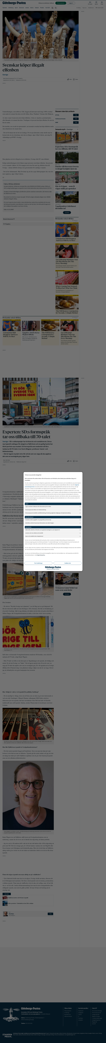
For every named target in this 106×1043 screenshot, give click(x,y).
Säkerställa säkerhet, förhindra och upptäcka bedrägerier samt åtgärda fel (42, 529)
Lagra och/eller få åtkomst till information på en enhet (38, 506)
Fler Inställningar (38, 563)
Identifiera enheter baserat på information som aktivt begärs (39, 523)
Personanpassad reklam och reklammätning (35, 509)
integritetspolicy (40, 555)
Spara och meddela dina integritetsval (34, 536)
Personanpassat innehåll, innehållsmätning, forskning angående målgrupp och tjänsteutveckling (48, 513)
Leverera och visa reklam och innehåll (34, 533)
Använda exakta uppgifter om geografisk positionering (38, 519)
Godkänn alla (67, 563)
